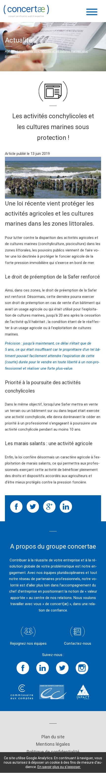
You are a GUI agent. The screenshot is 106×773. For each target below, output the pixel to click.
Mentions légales (53, 744)
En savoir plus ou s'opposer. (59, 767)
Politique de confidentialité (53, 751)
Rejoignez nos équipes (28, 643)
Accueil (9, 51)
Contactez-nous (77, 643)
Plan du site (53, 736)
